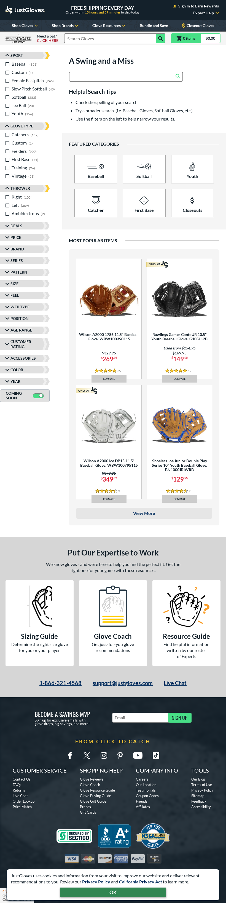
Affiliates (143, 807)
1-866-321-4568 (60, 683)
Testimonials (146, 790)
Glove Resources (106, 25)
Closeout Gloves (200, 25)
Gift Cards (88, 812)
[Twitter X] (87, 755)
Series (16, 260)
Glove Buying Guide (95, 796)
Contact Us (21, 779)
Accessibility (201, 807)
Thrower (20, 188)
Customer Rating (20, 344)
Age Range (21, 330)
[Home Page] (25, 10)
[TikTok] (156, 755)
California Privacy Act (140, 881)
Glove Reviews (91, 779)
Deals (16, 225)
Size (14, 283)
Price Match (22, 807)
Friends (141, 801)
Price (15, 237)
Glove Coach (90, 784)
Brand (17, 249)
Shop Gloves (22, 25)
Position (19, 318)
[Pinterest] (119, 755)
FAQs (17, 784)
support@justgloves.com (123, 683)
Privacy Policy (96, 881)
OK (113, 892)
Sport (16, 55)
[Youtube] (137, 755)
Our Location (146, 784)
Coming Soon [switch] (14, 395)
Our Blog (198, 779)
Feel (14, 295)
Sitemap (197, 796)
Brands (85, 807)
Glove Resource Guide (97, 790)
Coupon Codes (147, 796)
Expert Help (203, 13)
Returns (19, 790)
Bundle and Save (154, 25)
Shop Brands (63, 25)
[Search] (160, 38)
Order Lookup (23, 801)
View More (144, 513)
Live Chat (175, 683)
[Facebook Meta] (70, 755)
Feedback (198, 801)
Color (16, 369)
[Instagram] (104, 755)
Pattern (18, 272)
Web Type (19, 306)
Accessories (23, 358)
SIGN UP (179, 717)
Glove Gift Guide (93, 801)
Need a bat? (47, 38)
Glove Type (21, 126)
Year (15, 381)
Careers (142, 779)
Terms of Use (201, 784)
